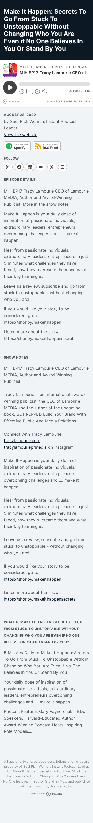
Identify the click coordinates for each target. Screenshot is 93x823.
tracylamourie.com (22, 440)
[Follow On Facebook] (19, 167)
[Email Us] (62, 167)
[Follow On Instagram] (8, 167)
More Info (82, 101)
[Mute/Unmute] (44, 91)
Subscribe (54, 101)
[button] (54, 84)
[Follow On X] (51, 167)
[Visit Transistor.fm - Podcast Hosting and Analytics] (11, 101)
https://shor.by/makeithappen (32, 579)
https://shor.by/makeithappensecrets (39, 599)
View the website (20, 134)
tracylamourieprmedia (25, 447)
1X (29, 91)
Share (68, 101)
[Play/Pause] (10, 70)
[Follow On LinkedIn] (30, 167)
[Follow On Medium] (40, 167)
